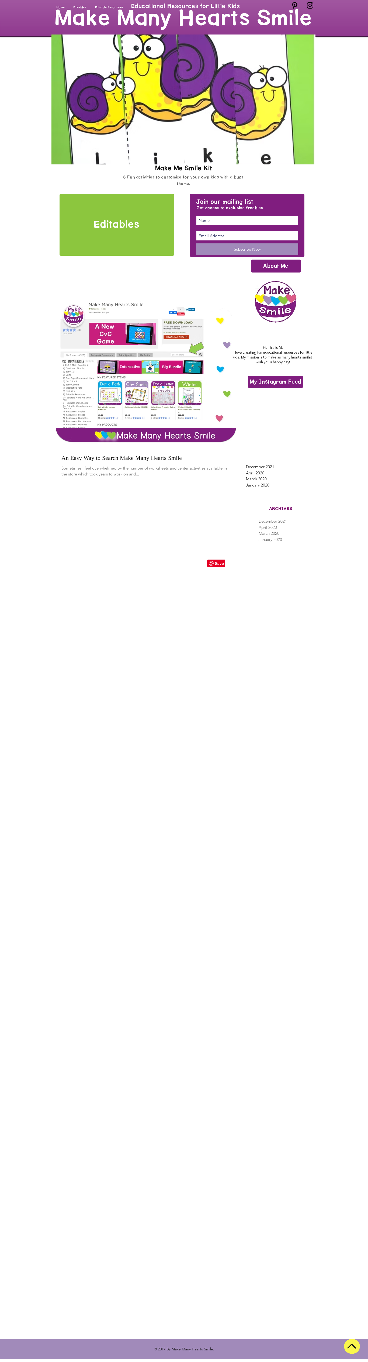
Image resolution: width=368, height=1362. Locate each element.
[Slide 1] (174, 152)
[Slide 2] (181, 152)
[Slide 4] (194, 152)
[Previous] (60, 98)
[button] (275, 382)
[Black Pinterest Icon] (294, 5)
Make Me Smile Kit (183, 168)
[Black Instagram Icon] (310, 5)
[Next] (308, 98)
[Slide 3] (187, 151)
